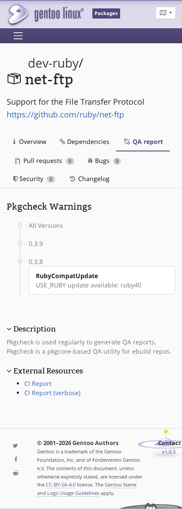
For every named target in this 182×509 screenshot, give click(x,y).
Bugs (105, 160)
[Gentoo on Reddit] (15, 473)
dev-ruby (53, 63)
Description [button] (34, 328)
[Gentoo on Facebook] (15, 460)
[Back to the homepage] (45, 14)
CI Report (38, 383)
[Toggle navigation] (18, 35)
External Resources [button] (48, 370)
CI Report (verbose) (52, 392)
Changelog (93, 178)
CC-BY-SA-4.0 (61, 484)
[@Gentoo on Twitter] (15, 446)
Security (35, 178)
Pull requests (46, 160)
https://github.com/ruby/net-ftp (65, 114)
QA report (147, 141)
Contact (169, 443)
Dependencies (87, 141)
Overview (31, 141)
